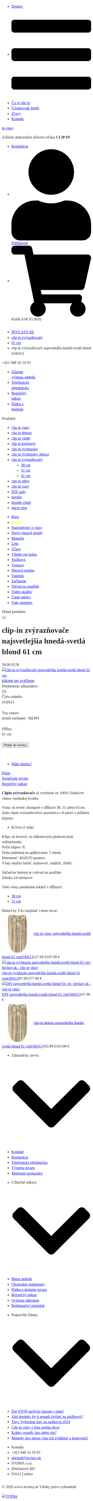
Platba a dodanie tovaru (29, 1290)
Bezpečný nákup (14, 784)
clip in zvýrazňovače (26, 337)
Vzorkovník (25, 108)
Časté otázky (21, 597)
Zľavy (16, 114)
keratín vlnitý (21, 502)
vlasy (8, 128)
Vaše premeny (22, 603)
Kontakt (17, 119)
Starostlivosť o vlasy (26, 528)
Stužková (18, 560)
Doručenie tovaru (15, 778)
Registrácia (19, 146)
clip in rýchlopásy (24, 449)
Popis (6, 773)
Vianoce (17, 565)
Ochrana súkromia (25, 1300)
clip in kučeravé (23, 444)
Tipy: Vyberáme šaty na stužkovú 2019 (40, 1422)
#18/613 (27, 957)
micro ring (19, 508)
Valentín (17, 576)
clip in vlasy (20, 428)
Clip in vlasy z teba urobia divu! (35, 1427)
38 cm (25, 465)
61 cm (16, 343)
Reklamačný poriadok (28, 1306)
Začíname (18, 581)
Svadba (17, 522)
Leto (14, 544)
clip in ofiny (20, 481)
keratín (16, 497)
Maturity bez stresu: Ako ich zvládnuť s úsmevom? (49, 1438)
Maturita (17, 538)
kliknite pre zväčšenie (18, 681)
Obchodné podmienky (28, 1284)
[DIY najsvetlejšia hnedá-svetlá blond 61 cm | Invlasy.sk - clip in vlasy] (46, 986)
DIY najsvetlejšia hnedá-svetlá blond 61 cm (34, 994)
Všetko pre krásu (24, 554)
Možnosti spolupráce (27, 1173)
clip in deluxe (21, 433)
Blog (15, 517)
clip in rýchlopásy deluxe (30, 454)
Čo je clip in (20, 103)
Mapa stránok (21, 1279)
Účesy (16, 549)
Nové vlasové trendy (27, 533)
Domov (17, 6)
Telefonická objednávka (29, 1162)
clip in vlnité (20, 438)
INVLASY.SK (22, 332)
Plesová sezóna (22, 570)
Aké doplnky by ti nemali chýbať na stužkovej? (47, 1417)
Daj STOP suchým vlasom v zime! (37, 1411)
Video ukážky (21, 592)
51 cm (25, 470)
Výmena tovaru (23, 1168)
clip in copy (20, 486)
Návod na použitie (25, 586)
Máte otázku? (21, 764)
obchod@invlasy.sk (26, 1458)
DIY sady (18, 492)
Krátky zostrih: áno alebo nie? (34, 1433)
